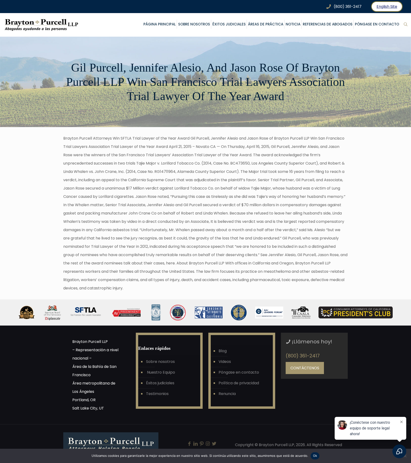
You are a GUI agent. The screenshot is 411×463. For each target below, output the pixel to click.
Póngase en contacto (239, 372)
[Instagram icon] (208, 444)
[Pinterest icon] (201, 444)
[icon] (214, 444)
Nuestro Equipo (160, 372)
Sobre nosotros (160, 361)
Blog (223, 351)
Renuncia (227, 393)
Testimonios (157, 393)
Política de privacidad (239, 383)
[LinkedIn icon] (195, 444)
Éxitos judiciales (160, 383)
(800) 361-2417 (303, 355)
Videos (225, 361)
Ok (315, 456)
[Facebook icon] (189, 444)
